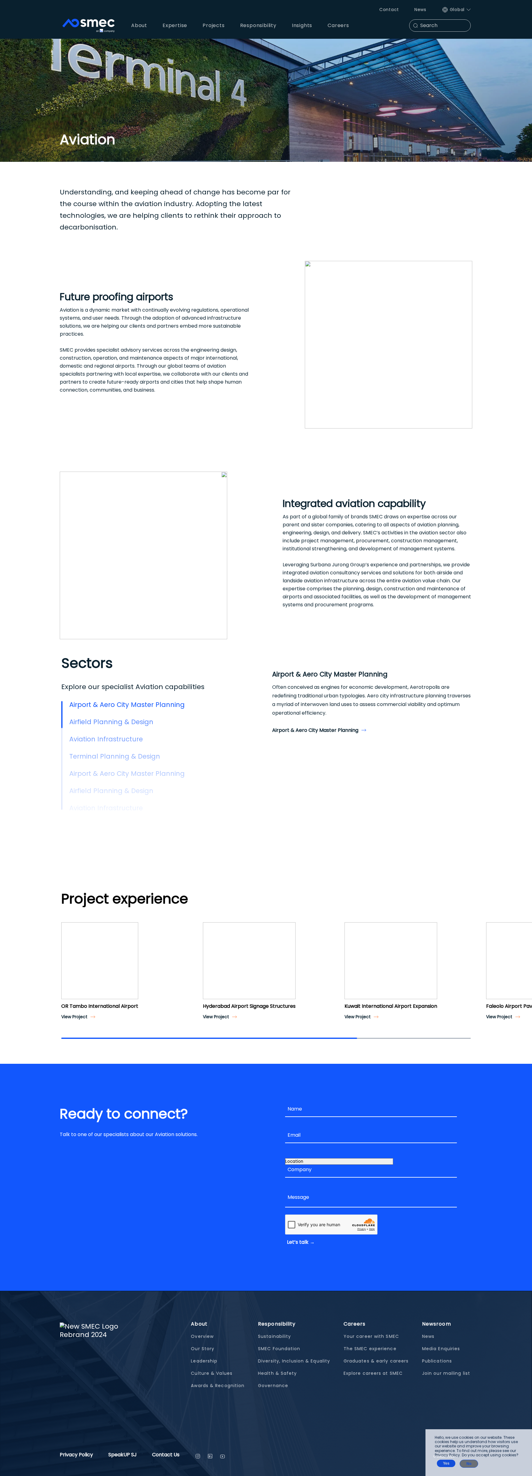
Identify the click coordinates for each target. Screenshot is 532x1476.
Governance (273, 1385)
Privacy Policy (76, 1455)
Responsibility (277, 1323)
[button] (68, 966)
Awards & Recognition (217, 1385)
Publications (437, 1361)
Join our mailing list (446, 1373)
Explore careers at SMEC (373, 1373)
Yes (446, 1463)
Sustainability (274, 1336)
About (199, 1323)
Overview (202, 1336)
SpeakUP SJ (122, 1455)
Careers (355, 1323)
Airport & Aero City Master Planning (315, 730)
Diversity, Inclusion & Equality (294, 1361)
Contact (389, 9)
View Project (74, 1017)
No (468, 1464)
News (420, 9)
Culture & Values (211, 1373)
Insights (302, 25)
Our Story (202, 1349)
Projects (213, 25)
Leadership (204, 1361)
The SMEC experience (370, 1349)
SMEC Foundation (279, 1349)
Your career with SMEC (371, 1336)
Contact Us (165, 1455)
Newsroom (436, 1323)
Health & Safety (277, 1373)
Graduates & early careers (376, 1361)
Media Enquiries (441, 1349)
